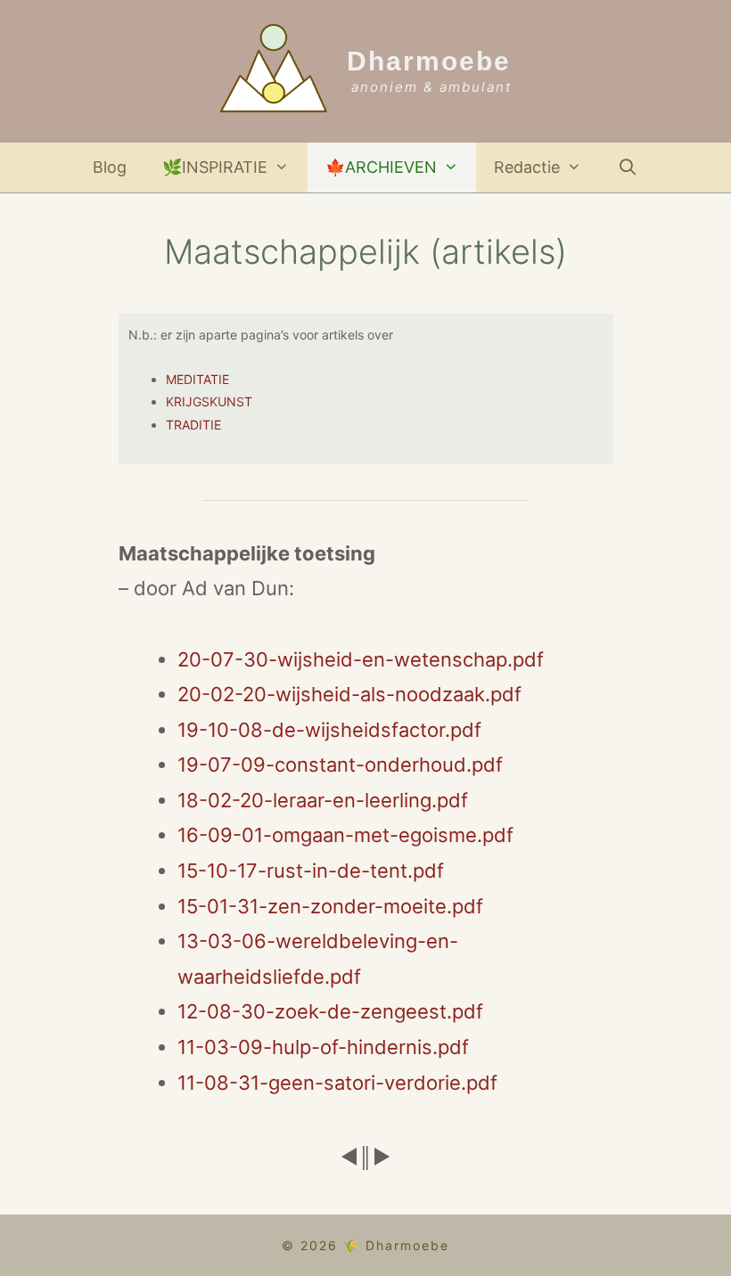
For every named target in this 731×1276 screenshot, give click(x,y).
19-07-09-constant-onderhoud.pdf (340, 764)
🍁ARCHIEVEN (381, 167)
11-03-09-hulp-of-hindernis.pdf (323, 1047)
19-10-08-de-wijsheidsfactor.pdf (329, 729)
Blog (110, 167)
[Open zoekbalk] (628, 167)
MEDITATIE (197, 379)
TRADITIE (193, 424)
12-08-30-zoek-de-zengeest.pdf (330, 1011)
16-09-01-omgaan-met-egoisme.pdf (345, 835)
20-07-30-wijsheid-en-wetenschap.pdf (360, 659)
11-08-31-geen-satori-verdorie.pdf (337, 1082)
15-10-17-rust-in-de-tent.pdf (310, 870)
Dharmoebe (429, 61)
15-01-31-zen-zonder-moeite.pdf (330, 906)
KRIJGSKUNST (209, 401)
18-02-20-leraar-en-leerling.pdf (322, 800)
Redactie (527, 167)
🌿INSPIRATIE (214, 167)
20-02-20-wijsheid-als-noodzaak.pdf (349, 694)
